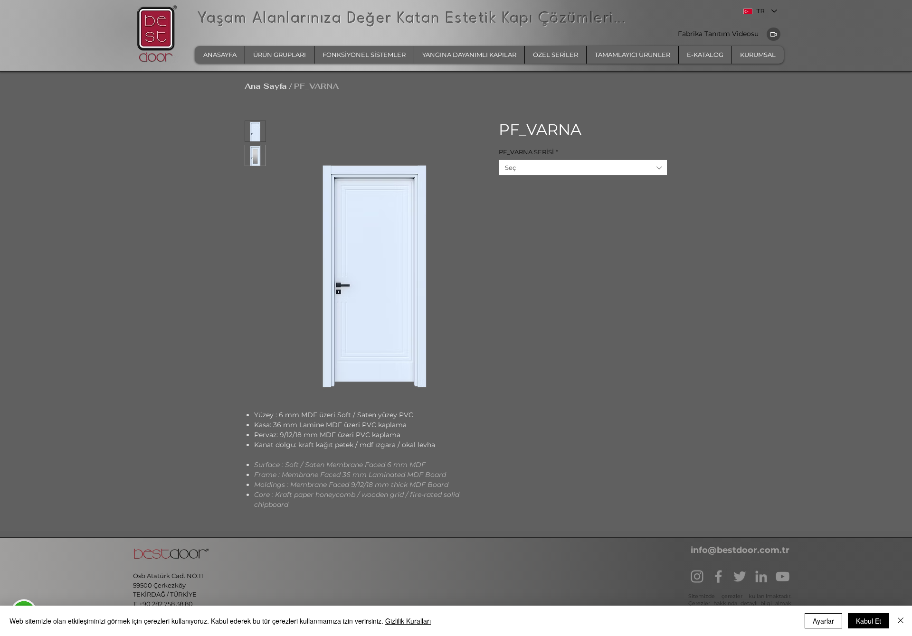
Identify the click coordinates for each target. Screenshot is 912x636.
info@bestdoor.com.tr (740, 550)
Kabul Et (868, 621)
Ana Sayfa (266, 86)
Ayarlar (823, 621)
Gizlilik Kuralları (408, 621)
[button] (279, 55)
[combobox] (583, 167)
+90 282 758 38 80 (166, 604)
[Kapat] (900, 620)
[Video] (773, 34)
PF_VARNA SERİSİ (528, 152)
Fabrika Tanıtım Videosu (719, 33)
